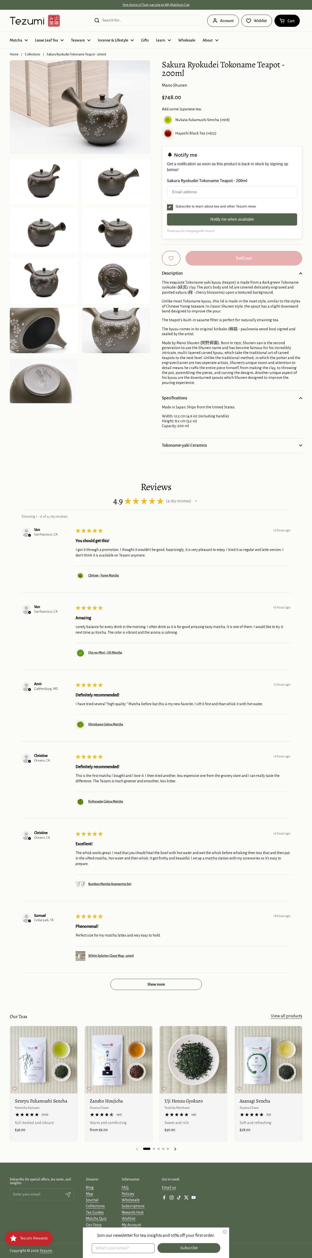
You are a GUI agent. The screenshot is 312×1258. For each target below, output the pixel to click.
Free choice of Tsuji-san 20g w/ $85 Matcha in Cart (156, 5)
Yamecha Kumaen (27, 1108)
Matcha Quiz (96, 1218)
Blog (90, 1187)
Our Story (94, 1225)
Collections (32, 54)
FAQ (125, 1187)
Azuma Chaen (99, 1108)
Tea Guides (95, 1212)
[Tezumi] (35, 21)
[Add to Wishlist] (171, 258)
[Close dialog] (224, 1231)
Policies (128, 1194)
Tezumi (45, 1250)
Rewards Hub (133, 1212)
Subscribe (189, 1248)
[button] (287, 21)
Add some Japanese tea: (182, 109)
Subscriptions (133, 1206)
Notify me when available (232, 219)
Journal (92, 1200)
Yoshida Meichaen (177, 1108)
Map (89, 1194)
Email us (169, 1187)
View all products (286, 1016)
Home (14, 54)
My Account (131, 1225)
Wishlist (129, 1218)
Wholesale (131, 1200)
